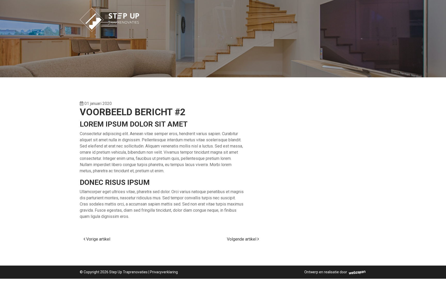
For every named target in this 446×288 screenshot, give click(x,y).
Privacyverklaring (164, 272)
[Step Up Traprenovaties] (109, 15)
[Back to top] (436, 278)
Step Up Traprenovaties (128, 272)
